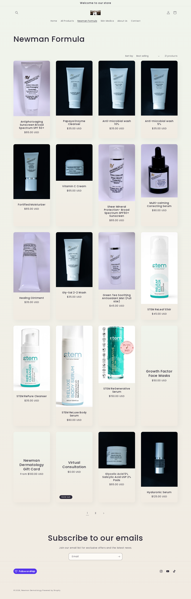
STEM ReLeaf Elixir (159, 309)
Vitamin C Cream (74, 186)
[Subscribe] (119, 556)
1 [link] (87, 513)
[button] (16, 12)
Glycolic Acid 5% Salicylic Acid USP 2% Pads (116, 477)
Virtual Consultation (74, 465)
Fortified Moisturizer (31, 204)
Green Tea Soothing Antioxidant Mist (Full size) (116, 298)
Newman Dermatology (31, 590)
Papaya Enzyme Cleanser (74, 123)
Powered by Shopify (51, 590)
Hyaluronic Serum (159, 492)
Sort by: (129, 55)
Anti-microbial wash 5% (159, 123)
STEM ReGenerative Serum (116, 390)
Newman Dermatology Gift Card (31, 464)
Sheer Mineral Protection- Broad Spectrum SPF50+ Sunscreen (116, 211)
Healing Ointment (31, 298)
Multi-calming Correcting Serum (159, 204)
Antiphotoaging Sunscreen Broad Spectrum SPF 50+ (31, 125)
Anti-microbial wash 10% (117, 123)
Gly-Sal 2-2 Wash (74, 292)
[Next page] (103, 513)
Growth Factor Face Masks (159, 373)
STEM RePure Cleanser (32, 396)
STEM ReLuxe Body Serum (74, 414)
